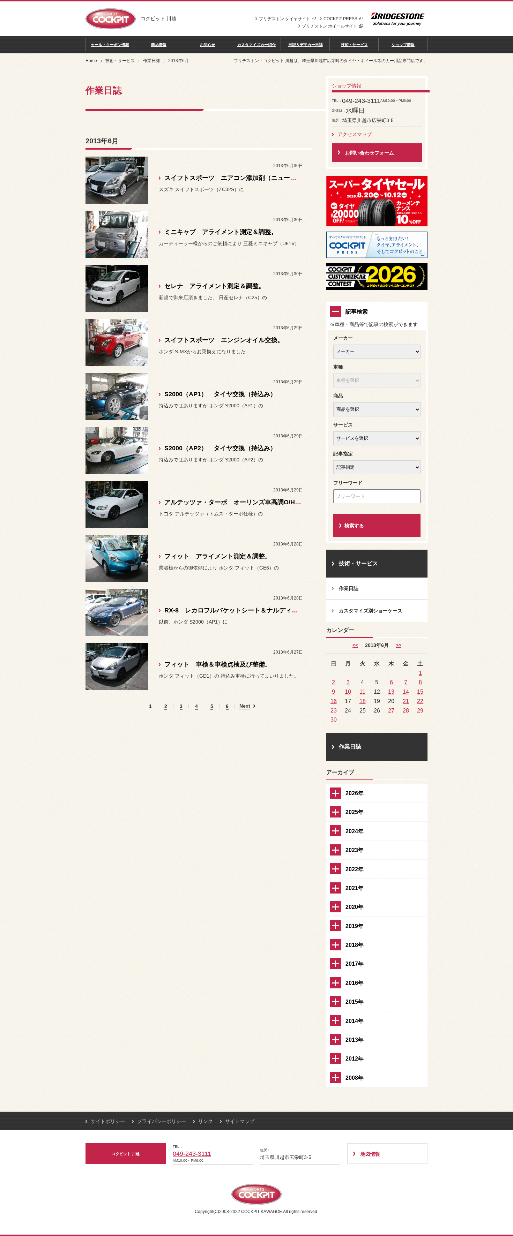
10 (348, 691)
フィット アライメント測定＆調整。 (217, 556)
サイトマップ (239, 1121)
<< (355, 645)
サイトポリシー (108, 1121)
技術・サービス (354, 45)
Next (244, 706)
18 (362, 701)
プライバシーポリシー (161, 1121)
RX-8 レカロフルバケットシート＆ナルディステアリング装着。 (256, 610)
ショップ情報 (403, 45)
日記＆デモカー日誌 (305, 45)
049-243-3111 (192, 1153)
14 (406, 691)
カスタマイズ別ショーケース (370, 610)
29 (420, 710)
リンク (205, 1121)
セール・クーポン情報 (110, 45)
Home (91, 60)
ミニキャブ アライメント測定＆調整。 (220, 231)
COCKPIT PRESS (340, 18)
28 (406, 710)
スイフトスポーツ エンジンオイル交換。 (224, 340)
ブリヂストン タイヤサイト (284, 18)
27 (391, 710)
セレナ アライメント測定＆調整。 (214, 285)
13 (391, 691)
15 (420, 691)
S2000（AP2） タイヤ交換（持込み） (220, 448)
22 (420, 701)
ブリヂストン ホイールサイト (329, 26)
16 (333, 701)
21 (406, 701)
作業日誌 (151, 60)
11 (362, 691)
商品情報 (158, 45)
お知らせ (207, 45)
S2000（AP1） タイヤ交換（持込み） (220, 394)
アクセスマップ (354, 134)
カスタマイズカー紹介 (256, 45)
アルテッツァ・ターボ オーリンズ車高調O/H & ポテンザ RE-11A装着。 (267, 502)
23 (333, 710)
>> (398, 645)
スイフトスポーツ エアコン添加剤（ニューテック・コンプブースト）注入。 (274, 177)
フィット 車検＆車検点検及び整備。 (217, 664)
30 (333, 719)
